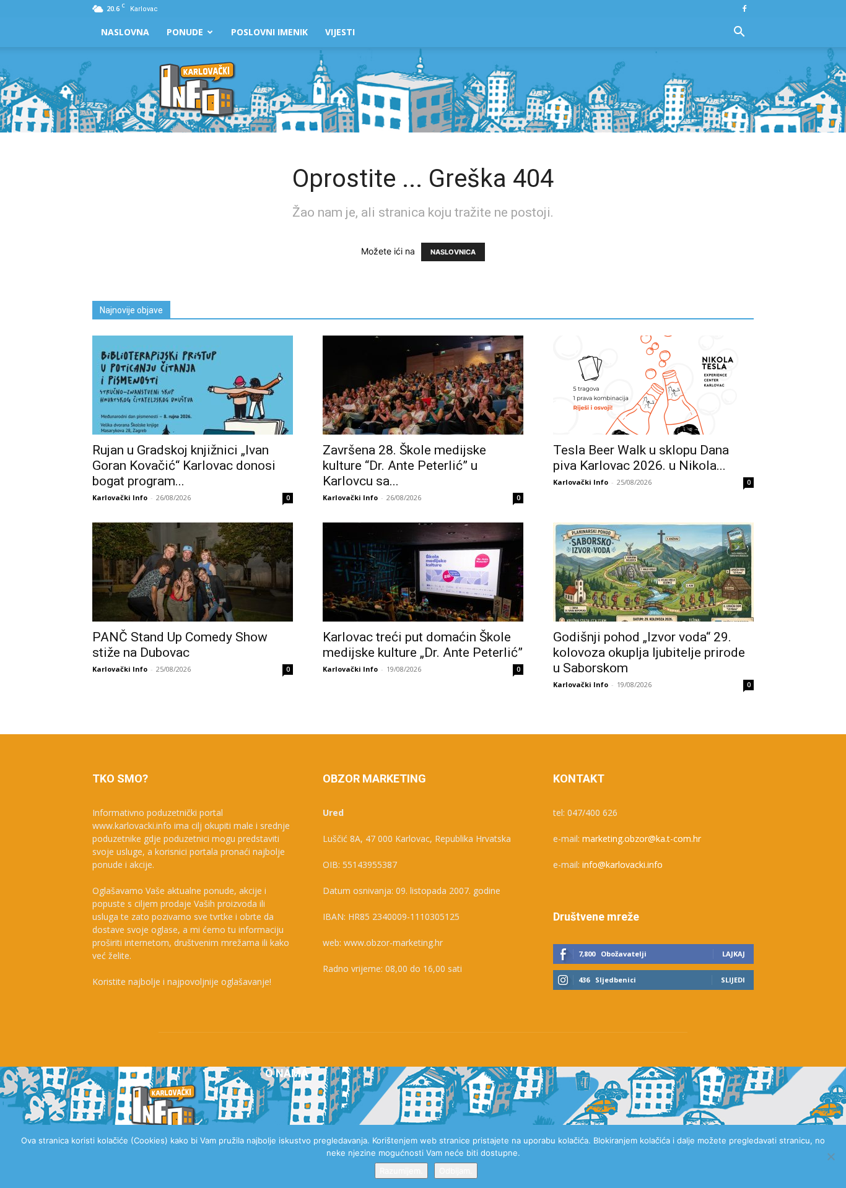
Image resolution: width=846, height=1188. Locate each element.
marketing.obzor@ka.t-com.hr (641, 838)
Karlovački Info (119, 497)
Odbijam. (456, 1171)
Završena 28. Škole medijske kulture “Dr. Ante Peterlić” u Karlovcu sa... (404, 465)
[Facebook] (744, 8)
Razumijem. (401, 1171)
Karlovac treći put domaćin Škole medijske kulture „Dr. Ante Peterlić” (423, 645)
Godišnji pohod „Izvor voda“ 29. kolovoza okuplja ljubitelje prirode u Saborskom (649, 652)
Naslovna (125, 32)
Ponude (185, 32)
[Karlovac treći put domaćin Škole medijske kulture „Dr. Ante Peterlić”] (423, 572)
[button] (739, 33)
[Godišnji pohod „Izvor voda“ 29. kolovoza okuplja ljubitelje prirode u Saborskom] (653, 572)
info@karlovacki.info (622, 864)
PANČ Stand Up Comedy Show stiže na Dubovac (180, 645)
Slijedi (733, 979)
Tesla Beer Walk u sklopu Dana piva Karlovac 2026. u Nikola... (641, 458)
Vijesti (340, 32)
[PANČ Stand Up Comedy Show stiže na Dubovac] (192, 572)
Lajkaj (733, 953)
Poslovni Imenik (269, 32)
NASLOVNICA (453, 252)
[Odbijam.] (830, 1156)
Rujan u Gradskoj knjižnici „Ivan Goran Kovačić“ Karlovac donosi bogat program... (184, 465)
